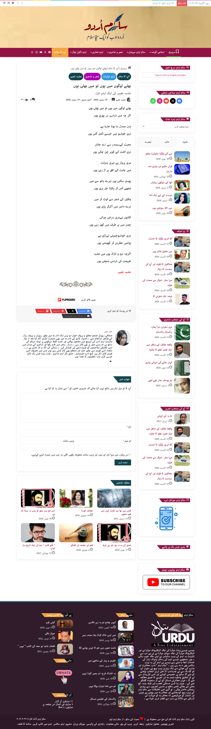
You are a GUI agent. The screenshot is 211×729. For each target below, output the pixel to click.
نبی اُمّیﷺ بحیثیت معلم (159, 154)
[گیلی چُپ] (65, 624)
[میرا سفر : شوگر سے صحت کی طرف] (182, 283)
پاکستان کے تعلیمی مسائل (103, 699)
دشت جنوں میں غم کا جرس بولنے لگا (97, 648)
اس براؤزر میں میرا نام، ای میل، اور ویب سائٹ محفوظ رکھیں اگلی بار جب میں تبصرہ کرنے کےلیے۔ (79, 455)
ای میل (127, 441)
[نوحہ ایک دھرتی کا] (182, 299)
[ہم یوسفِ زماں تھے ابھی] (182, 386)
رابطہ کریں (138, 724)
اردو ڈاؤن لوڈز (79, 52)
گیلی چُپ (50, 622)
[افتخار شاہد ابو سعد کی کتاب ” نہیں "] (65, 649)
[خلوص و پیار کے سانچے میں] (126, 663)
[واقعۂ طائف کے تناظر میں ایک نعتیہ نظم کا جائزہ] (182, 350)
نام (129, 427)
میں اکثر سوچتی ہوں (162, 208)
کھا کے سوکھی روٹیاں (161, 182)
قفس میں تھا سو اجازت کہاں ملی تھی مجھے (116, 512)
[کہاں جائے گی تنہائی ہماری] (182, 368)
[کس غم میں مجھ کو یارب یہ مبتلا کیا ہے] (38, 498)
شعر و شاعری (116, 52)
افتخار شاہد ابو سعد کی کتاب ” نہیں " (36, 646)
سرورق (172, 52)
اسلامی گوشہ (157, 52)
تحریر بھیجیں (167, 724)
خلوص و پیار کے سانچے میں (102, 661)
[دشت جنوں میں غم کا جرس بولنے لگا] (126, 650)
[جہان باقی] (65, 636)
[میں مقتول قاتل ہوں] (182, 254)
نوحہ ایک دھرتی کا (162, 296)
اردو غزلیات (109, 77)
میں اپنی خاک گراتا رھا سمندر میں (99, 635)
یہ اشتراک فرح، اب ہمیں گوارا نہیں (99, 673)
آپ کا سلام (60, 52)
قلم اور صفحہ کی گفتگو (82, 545)
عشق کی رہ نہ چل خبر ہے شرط (117, 545)
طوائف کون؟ (87, 511)
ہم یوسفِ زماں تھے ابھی (160, 380)
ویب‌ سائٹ (68, 441)
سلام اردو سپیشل (136, 52)
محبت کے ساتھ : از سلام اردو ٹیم (124, 719)
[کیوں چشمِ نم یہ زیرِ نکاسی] (126, 625)
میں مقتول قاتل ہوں (166, 3)
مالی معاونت (112, 724)
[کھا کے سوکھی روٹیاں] (182, 185)
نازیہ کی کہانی (164, 416)
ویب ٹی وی (126, 724)
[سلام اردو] (105, 27)
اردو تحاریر (97, 52)
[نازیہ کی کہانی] (182, 419)
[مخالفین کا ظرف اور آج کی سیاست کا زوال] (182, 267)
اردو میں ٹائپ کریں (42, 724)
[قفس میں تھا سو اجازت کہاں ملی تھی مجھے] (114, 498)
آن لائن (64, 701)
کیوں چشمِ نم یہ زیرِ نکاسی (102, 622)
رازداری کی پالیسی (95, 724)
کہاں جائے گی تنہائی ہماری (158, 362)
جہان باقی (50, 633)
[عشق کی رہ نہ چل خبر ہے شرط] (114, 532)
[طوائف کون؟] (76, 498)
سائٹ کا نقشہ (24, 724)
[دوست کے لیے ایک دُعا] (182, 198)
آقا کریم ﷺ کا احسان (160, 239)
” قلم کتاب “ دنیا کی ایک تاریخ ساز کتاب (38, 547)
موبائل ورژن (79, 724)
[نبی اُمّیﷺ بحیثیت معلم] (182, 156)
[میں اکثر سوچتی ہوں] (182, 211)
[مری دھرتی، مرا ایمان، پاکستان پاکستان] (182, 332)
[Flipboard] (66, 299)
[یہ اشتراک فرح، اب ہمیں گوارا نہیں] (126, 676)
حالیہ (166, 142)
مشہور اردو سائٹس (62, 724)
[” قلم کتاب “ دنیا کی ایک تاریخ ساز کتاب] (38, 532)
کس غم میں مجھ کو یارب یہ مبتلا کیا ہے (38, 512)
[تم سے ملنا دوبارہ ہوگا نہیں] (126, 689)
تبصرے (148, 142)
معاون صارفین (152, 724)
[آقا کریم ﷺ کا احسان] (182, 241)
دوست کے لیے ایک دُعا (160, 195)
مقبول (185, 142)
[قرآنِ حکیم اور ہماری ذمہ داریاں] (182, 169)
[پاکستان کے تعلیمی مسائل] (126, 701)
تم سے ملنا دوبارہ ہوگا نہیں (102, 686)
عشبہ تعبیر (76, 77)
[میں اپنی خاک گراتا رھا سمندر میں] (126, 638)
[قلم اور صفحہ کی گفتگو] (76, 532)
